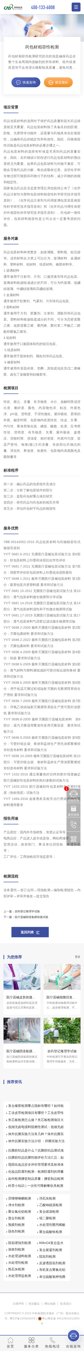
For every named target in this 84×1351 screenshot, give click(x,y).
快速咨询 (29, 82)
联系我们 (65, 1303)
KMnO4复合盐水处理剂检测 (51, 1245)
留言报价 (61, 82)
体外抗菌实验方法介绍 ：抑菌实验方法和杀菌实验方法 (36, 1143)
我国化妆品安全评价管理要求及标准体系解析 (36, 1167)
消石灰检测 (47, 1198)
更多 (77, 956)
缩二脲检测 (47, 1218)
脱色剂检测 (16, 1231)
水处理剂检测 (18, 1262)
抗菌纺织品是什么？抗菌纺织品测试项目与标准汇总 (36, 1152)
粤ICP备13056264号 (23, 1318)
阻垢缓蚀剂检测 (19, 1243)
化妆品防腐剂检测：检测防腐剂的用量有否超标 (36, 1174)
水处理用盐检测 (19, 1276)
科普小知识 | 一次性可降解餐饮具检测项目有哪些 (35, 1188)
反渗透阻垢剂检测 (52, 1263)
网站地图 (50, 1303)
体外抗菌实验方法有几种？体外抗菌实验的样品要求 (36, 1136)
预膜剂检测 (16, 1225)
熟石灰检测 (16, 1269)
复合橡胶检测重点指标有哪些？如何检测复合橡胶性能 (36, 1108)
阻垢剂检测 (47, 1256)
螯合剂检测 (16, 1218)
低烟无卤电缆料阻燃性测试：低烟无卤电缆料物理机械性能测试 (36, 1129)
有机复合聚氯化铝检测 (52, 1272)
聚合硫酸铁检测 (50, 1232)
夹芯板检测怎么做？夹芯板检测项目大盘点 (36, 1122)
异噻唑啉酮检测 (19, 1198)
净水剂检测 (16, 1205)
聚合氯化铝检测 (19, 1211)
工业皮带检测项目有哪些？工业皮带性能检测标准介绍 (36, 1115)
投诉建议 (34, 1303)
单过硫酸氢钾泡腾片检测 (52, 1279)
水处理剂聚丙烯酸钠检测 (52, 1227)
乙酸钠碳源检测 (50, 1205)
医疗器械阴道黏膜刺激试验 (31, 917)
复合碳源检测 (49, 1211)
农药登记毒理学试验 (27, 911)
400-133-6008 (43, 7)
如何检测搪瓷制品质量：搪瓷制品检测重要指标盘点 (36, 1181)
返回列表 (27, 932)
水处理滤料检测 (19, 1256)
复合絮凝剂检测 (50, 1250)
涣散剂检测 (16, 1249)
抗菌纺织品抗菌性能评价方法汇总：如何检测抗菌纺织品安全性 (36, 1160)
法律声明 (18, 1303)
